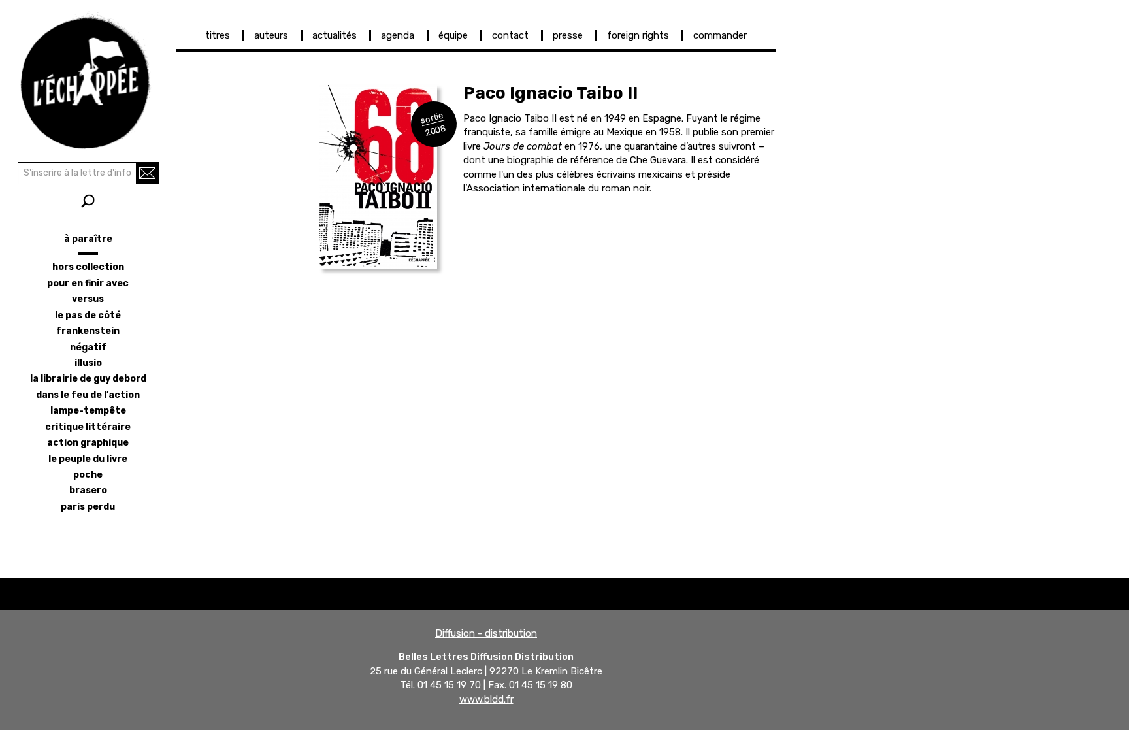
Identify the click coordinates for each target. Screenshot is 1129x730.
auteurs (271, 35)
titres (217, 35)
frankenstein (88, 331)
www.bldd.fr (486, 699)
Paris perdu (88, 506)
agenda (397, 35)
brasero (88, 490)
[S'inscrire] (147, 173)
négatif (88, 347)
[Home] (88, 78)
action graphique (88, 442)
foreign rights (638, 35)
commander (720, 35)
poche (88, 474)
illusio (88, 363)
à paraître (88, 238)
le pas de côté (88, 315)
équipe (453, 35)
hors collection (88, 267)
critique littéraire (88, 427)
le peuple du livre (87, 459)
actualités (334, 35)
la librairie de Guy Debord (88, 378)
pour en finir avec (88, 283)
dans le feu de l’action (88, 395)
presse (568, 35)
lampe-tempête (88, 410)
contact (510, 35)
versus (88, 299)
